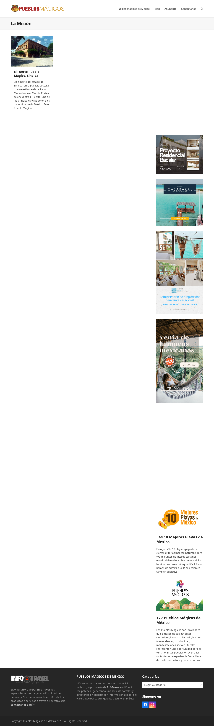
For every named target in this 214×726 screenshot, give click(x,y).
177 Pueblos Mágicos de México (178, 620)
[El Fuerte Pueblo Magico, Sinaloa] (32, 51)
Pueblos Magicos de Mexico (39, 721)
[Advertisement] (179, 83)
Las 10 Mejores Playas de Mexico (179, 539)
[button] (202, 9)
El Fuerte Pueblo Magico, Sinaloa (26, 74)
